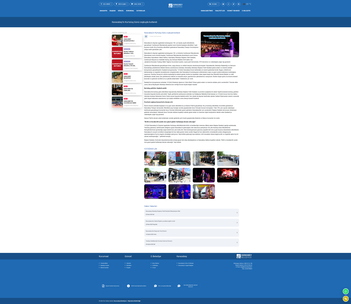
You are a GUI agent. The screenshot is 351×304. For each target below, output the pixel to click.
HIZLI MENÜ (106, 4)
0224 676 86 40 (243, 265)
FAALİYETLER (220, 11)
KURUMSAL (130, 11)
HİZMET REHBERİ (233, 11)
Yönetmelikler (104, 263)
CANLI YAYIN (137, 4)
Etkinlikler (128, 265)
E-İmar (154, 267)
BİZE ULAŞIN (122, 4)
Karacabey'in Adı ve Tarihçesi (186, 263)
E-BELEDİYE (246, 11)
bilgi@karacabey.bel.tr (244, 267)
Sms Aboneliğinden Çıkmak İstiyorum (190, 285)
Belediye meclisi (105, 265)
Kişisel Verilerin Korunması (112, 286)
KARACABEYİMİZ (207, 11)
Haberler (128, 263)
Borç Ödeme (155, 263)
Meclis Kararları (105, 267)
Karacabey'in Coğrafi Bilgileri (185, 265)
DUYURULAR (140, 11)
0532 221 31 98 (243, 263)
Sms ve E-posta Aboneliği (164, 286)
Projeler (128, 267)
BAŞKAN (113, 11)
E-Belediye (155, 265)
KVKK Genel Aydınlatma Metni (138, 286)
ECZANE (214, 4)
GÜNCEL (121, 11)
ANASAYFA (103, 11)
